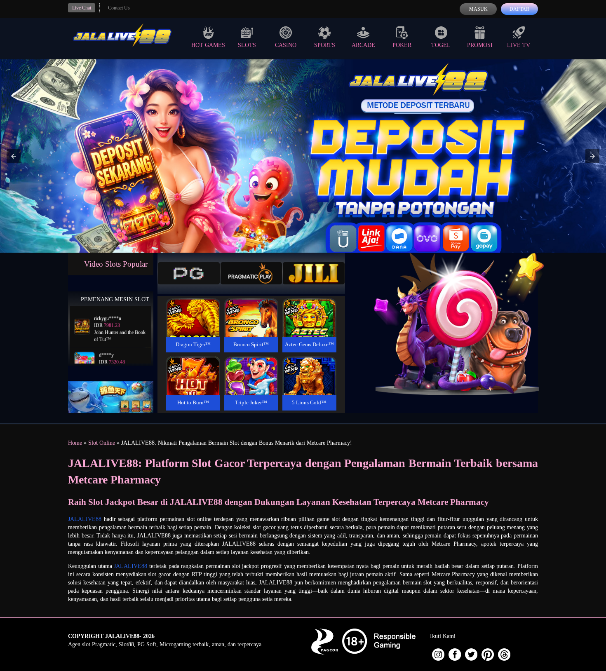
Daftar (519, 9)
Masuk (478, 9)
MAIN (193, 327)
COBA (193, 308)
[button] (14, 156)
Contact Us (119, 8)
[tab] (189, 273)
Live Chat (81, 8)
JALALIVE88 (84, 519)
